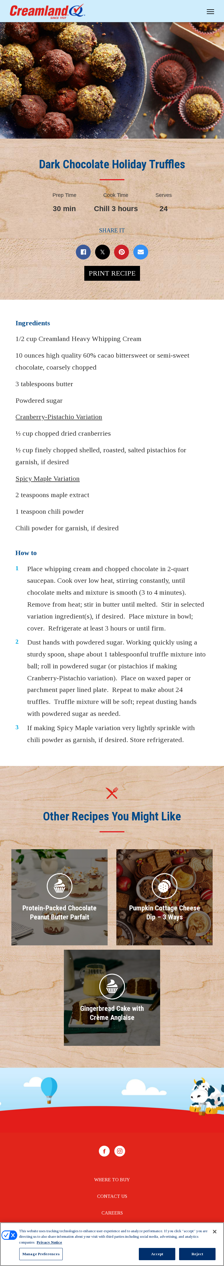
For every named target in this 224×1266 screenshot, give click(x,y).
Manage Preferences (41, 1254)
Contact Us (112, 1196)
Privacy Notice (49, 1242)
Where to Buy (112, 1179)
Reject (197, 1254)
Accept (157, 1254)
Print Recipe (112, 273)
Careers (112, 1212)
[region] (112, 1244)
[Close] (214, 1231)
